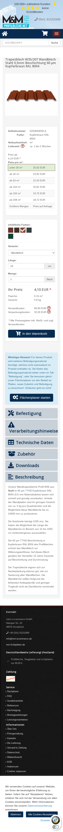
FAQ (9, 696)
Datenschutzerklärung (40, 805)
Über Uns (12, 729)
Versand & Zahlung (16, 747)
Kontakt (11, 612)
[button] (45, 34)
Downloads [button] (27, 465)
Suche (54, 42)
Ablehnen (15, 814)
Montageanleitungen (17, 715)
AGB (9, 762)
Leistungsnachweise (17, 719)
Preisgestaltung (15, 733)
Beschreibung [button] (29, 477)
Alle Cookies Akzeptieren (41, 814)
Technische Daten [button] (34, 442)
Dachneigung (13, 710)
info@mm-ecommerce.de (19, 638)
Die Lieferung (13, 743)
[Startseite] (16, 21)
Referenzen (13, 705)
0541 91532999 (49, 19)
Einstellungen (48, 820)
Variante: (13, 246)
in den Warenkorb (34, 333)
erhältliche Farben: (19, 224)
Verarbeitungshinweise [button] (31, 431)
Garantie (11, 738)
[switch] (55, 827)
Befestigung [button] (28, 413)
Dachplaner (13, 691)
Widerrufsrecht (14, 757)
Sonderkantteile (15, 700)
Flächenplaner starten (34, 397)
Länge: (12, 260)
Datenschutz (13, 752)
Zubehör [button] (25, 454)
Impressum (13, 766)
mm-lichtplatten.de (15, 644)
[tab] (31, 413)
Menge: (12, 273)
